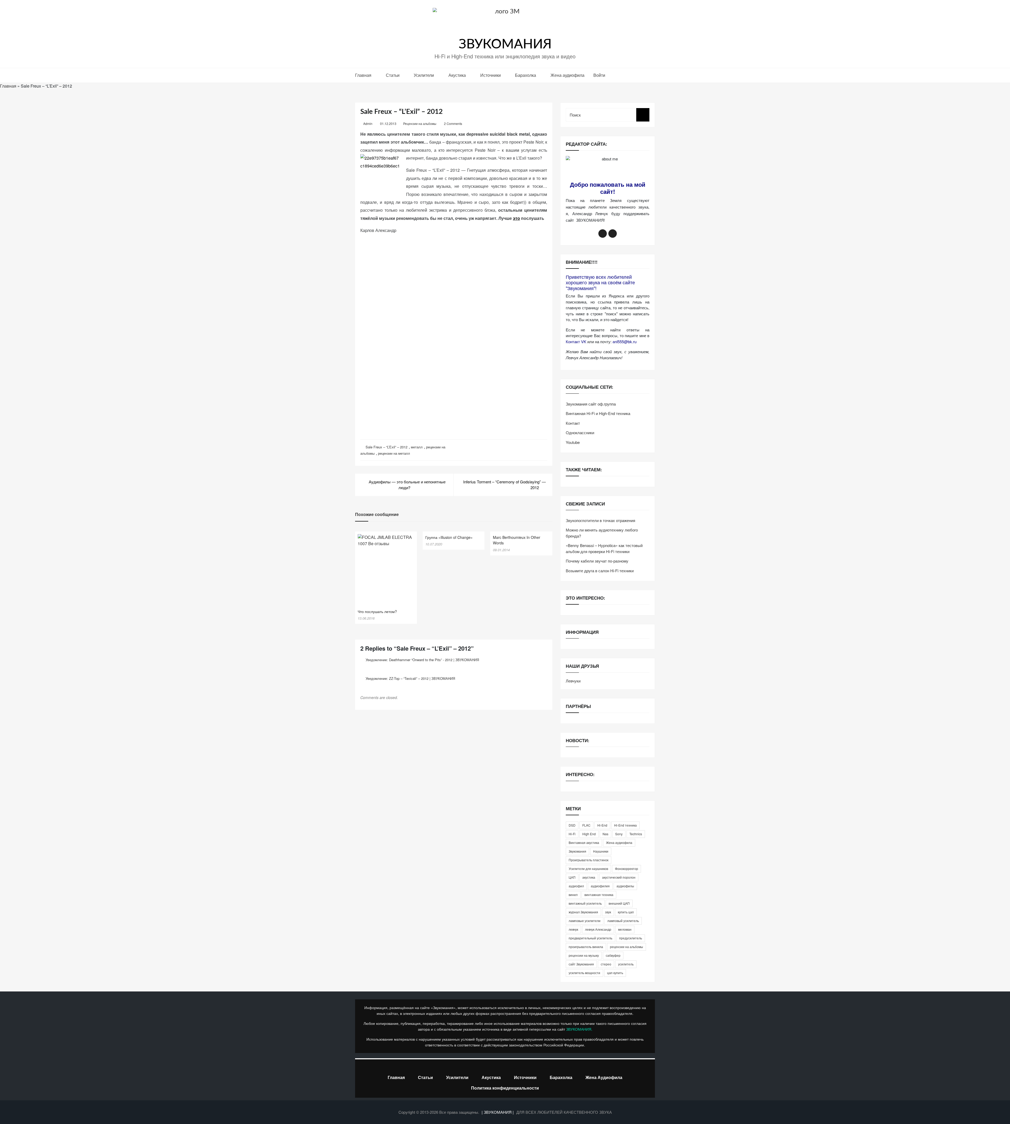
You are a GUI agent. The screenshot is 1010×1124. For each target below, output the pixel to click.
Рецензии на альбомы (419, 123)
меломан (625, 929)
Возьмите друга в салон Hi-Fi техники (600, 570)
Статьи (393, 75)
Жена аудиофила (567, 75)
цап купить (615, 972)
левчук (573, 929)
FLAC (586, 825)
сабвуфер (613, 955)
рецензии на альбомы (626, 946)
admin (367, 123)
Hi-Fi (572, 834)
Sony (619, 834)
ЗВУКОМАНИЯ (505, 44)
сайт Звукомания (581, 964)
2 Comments (453, 123)
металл (417, 446)
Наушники (600, 851)
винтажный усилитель (585, 903)
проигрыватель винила (586, 946)
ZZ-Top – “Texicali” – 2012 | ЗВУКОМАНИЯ (422, 678)
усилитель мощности (584, 972)
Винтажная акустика (584, 842)
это (516, 218)
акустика (588, 877)
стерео (606, 964)
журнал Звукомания (583, 912)
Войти (599, 75)
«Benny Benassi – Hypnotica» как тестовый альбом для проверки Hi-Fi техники (604, 548)
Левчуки (573, 680)
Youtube (573, 442)
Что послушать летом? (377, 611)
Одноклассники (580, 432)
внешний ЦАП (619, 903)
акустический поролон (618, 877)
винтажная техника (598, 894)
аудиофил (576, 886)
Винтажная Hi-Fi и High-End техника (598, 413)
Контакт (573, 423)
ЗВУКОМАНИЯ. (579, 1029)
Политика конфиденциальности (505, 1088)
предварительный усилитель (590, 938)
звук (608, 912)
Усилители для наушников (588, 868)
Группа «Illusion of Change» (449, 537)
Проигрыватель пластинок (588, 860)
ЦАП (572, 877)
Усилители (424, 75)
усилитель (626, 964)
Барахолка (525, 75)
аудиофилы (625, 886)
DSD (572, 825)
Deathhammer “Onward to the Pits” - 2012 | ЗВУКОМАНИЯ (434, 659)
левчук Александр (598, 929)
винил (573, 894)
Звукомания (577, 851)
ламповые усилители (584, 920)
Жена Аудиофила (603, 1077)
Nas (605, 834)
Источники (490, 75)
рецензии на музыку (584, 955)
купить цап (626, 912)
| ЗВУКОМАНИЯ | (498, 1112)
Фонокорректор (626, 868)
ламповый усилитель (623, 920)
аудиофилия (600, 886)
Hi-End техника (625, 825)
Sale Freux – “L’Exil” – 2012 (386, 446)
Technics (635, 834)
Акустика (457, 75)
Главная (363, 75)
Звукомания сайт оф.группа (591, 404)
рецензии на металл (394, 453)
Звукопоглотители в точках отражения (600, 520)
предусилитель (630, 938)
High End (589, 834)
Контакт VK (576, 341)
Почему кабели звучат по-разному (597, 561)
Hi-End (602, 825)
